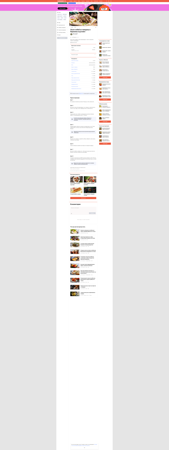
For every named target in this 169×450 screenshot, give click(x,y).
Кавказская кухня (82, 167)
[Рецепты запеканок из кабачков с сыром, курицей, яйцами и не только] (83, 231)
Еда (85, 239)
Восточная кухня (77, 167)
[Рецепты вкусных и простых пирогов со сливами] (83, 287)
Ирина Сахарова (75, 33)
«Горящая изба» (88, 260)
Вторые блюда (72, 167)
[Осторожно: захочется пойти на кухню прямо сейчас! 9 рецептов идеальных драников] (83, 258)
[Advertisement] (105, 25)
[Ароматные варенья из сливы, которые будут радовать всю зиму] (83, 238)
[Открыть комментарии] (82, 295)
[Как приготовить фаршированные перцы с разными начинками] (83, 265)
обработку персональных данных (84, 445)
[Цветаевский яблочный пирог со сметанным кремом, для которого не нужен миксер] (83, 272)
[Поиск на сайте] (107, 1)
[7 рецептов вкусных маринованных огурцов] (83, 294)
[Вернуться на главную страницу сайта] (60, 1)
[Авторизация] (111, 1)
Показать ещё (105, 77)
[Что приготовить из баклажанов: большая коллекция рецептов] (83, 245)
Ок (84, 447)
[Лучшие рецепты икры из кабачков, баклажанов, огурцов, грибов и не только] (83, 280)
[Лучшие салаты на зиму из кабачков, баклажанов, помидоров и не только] (83, 251)
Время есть (81, 93)
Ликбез (90, 295)
